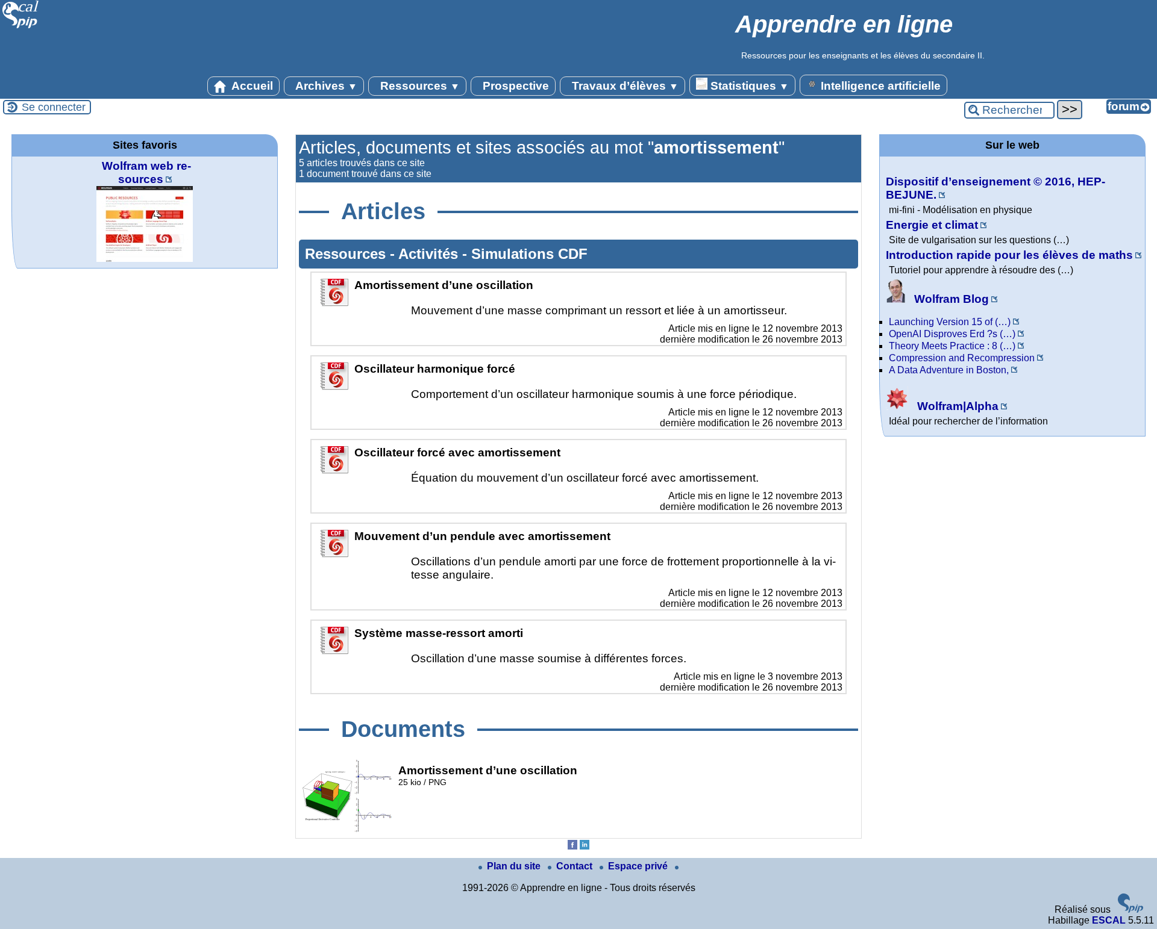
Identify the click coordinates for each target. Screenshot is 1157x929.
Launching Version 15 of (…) (950, 322)
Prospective (514, 85)
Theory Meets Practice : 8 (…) (952, 346)
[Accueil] (21, 27)
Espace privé (639, 866)
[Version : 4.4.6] (1130, 909)
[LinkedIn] (584, 846)
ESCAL (1109, 920)
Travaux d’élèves (624, 85)
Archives (325, 85)
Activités (430, 254)
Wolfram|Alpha (956, 406)
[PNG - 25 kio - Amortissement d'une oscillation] (347, 829)
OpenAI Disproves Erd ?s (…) (952, 334)
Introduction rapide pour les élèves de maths (1009, 255)
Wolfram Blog (950, 299)
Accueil (251, 85)
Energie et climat (932, 225)
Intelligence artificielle (879, 85)
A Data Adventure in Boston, (949, 370)
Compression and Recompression (962, 358)
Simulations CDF (529, 254)
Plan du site (515, 866)
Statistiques (748, 85)
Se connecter (54, 107)
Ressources (418, 85)
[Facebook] (572, 846)
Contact (575, 866)
